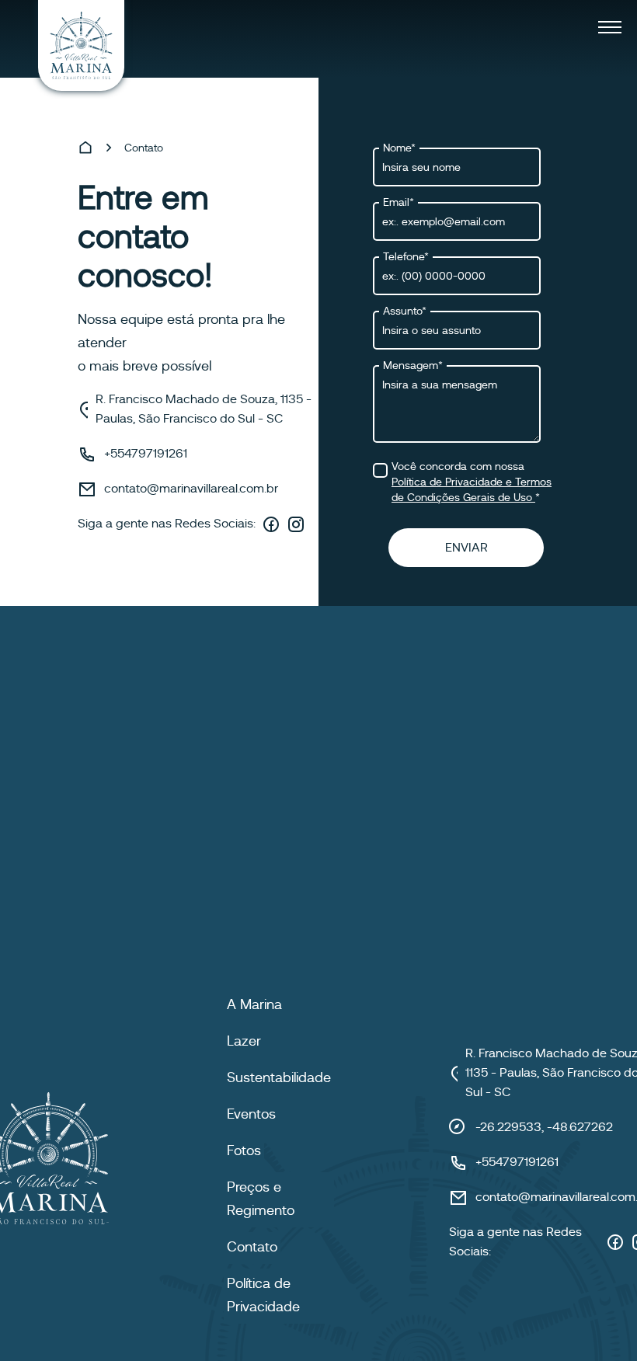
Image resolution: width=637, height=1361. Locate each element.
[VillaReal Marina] (81, 45)
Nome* (399, 147)
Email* (398, 202)
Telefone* (406, 256)
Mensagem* (413, 365)
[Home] (85, 147)
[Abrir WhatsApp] (598, 1321)
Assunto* (404, 311)
